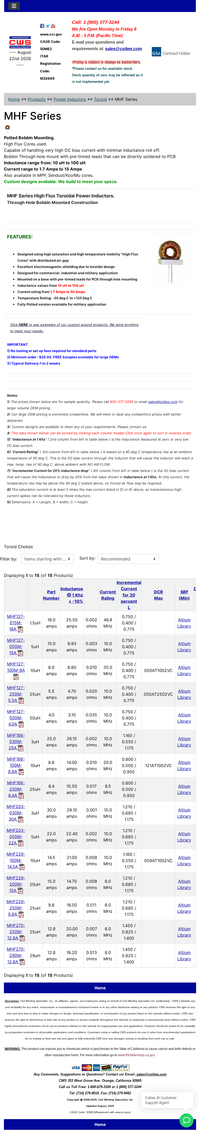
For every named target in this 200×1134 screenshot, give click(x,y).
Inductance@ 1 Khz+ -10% (71, 595)
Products (37, 99)
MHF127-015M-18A (16, 623)
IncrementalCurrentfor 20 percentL (129, 595)
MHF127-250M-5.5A (16, 694)
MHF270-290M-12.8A (16, 955)
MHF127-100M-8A (16, 667)
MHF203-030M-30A (16, 813)
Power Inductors (70, 99)
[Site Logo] (20, 42)
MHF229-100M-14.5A (16, 860)
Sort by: (87, 558)
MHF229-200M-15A (16, 884)
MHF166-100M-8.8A (16, 765)
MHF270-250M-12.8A (16, 931)
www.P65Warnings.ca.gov (136, 1055)
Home (14, 99)
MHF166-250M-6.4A (16, 789)
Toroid (100, 99)
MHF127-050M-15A (16, 646)
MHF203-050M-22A (16, 836)
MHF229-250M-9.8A (16, 908)
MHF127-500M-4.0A (16, 718)
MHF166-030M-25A (16, 741)
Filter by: (8, 559)
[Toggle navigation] (14, 6)
